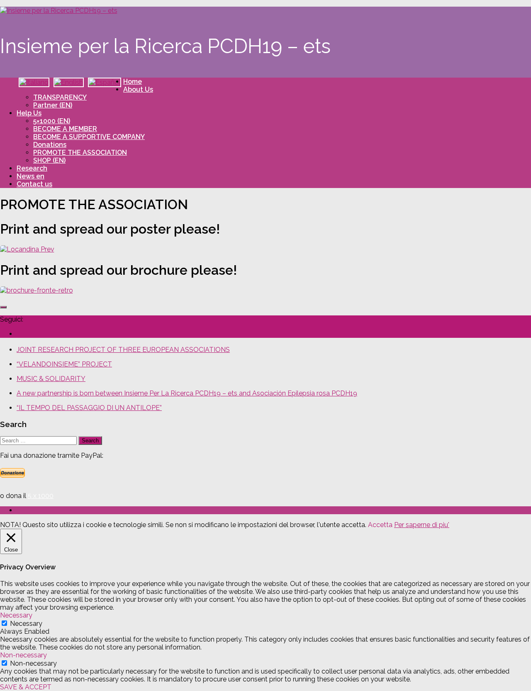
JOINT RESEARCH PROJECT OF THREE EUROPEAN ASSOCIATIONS (123, 350)
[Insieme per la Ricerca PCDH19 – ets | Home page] (58, 11)
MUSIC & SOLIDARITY (51, 379)
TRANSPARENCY (60, 97)
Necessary (26, 624)
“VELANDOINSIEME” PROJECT (64, 364)
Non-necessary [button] (23, 655)
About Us (138, 89)
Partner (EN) (52, 105)
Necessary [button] (16, 615)
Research (32, 168)
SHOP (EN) (49, 160)
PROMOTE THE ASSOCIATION (80, 152)
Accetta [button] (380, 525)
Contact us (34, 184)
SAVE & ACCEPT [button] (25, 687)
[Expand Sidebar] (3, 307)
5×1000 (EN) (51, 121)
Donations (49, 145)
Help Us (29, 113)
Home (132, 81)
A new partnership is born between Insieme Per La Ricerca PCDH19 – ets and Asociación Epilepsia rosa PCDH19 (187, 393)
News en (30, 176)
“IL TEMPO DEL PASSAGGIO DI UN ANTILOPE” (89, 408)
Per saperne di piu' (421, 525)
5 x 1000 (41, 496)
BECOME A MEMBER (65, 129)
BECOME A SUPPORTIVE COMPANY (89, 137)
